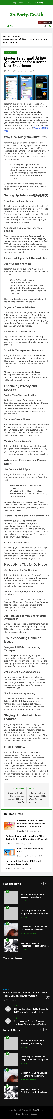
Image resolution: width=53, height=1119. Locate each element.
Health (6, 989)
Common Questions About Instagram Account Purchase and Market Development (31, 824)
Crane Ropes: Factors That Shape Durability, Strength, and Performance (25, 3)
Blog (18, 1114)
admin (9, 71)
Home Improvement (28, 917)
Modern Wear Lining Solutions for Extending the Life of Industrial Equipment (35, 913)
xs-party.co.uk (27, 14)
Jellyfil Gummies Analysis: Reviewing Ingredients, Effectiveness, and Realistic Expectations (30, 1024)
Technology (10, 52)
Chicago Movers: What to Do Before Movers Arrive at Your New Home (34, 946)
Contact (34, 1114)
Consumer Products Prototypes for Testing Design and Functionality (35, 930)
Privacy (25, 1114)
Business (24, 901)
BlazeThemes (38, 1110)
